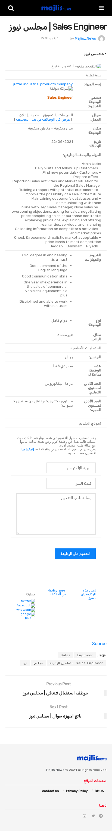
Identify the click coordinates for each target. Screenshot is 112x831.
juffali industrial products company (43, 84)
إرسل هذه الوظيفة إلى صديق (88, 594)
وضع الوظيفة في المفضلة (57, 592)
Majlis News (55, 770)
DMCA (99, 791)
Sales (66, 655)
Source (99, 643)
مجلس (38, 663)
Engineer (85, 655)
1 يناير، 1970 (49, 38)
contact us (50, 791)
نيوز (25, 663)
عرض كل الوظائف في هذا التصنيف (43, 119)
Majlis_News (85, 38)
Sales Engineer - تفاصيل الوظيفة (76, 663)
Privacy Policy (77, 791)
